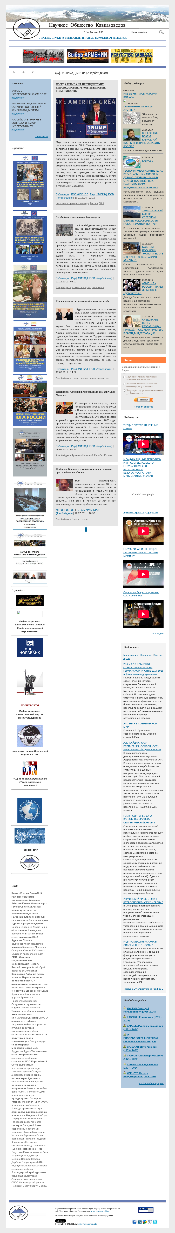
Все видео (158, 633)
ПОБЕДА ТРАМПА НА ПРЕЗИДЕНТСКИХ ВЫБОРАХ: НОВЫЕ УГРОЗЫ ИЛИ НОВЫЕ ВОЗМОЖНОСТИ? (81, 87)
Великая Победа (30, 1159)
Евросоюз (30, 990)
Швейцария (34, 930)
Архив (126, 658)
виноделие (37, 1081)
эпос (39, 1118)
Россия (94, 203)
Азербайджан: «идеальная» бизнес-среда (78, 217)
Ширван (27, 1132)
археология (17, 933)
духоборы (34, 1155)
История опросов (143, 406)
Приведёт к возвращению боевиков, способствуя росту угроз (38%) (141, 385)
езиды (29, 1145)
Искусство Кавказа (21, 1152)
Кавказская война (37, 1088)
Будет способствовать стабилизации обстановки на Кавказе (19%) (141, 378)
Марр (35, 1031)
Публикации (62, 194)
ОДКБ (41, 1091)
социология (17, 1061)
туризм (40, 974)
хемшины (16, 1071)
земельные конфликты (24, 1058)
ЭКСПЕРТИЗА (120, 37)
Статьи (158, 655)
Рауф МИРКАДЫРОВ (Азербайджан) (91, 278)
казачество (37, 943)
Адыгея (36, 906)
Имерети (16, 1101)
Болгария (16, 1132)
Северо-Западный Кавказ (25, 927)
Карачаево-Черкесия (34, 947)
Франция (35, 1007)
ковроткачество (32, 1121)
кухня (27, 1081)
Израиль (34, 963)
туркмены (40, 1172)
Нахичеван (31, 1142)
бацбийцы (17, 1175)
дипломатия (25, 1014)
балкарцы (35, 1098)
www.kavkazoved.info (100, 1211)
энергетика (103, 378)
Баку (23, 1011)
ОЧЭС (14, 1182)
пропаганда (33, 1068)
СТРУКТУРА (58, 37)
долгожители (26, 1064)
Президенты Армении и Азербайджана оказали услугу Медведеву (85, 393)
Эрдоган (41, 1138)
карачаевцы (18, 920)
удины (14, 1054)
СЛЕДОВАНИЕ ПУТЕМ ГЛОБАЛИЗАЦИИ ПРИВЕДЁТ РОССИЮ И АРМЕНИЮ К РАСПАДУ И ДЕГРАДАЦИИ (143, 326)
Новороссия (30, 1148)
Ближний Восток (34, 933)
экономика (98, 287)
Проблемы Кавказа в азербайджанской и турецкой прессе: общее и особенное (84, 470)
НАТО (44, 1017)
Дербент (16, 1162)
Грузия (75, 378)
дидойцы (40, 916)
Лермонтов (29, 1135)
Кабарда (16, 1108)
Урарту (34, 1185)
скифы (37, 1074)
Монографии (130, 655)
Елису (33, 1041)
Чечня (44, 927)
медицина (17, 1165)
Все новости (41, 136)
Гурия (37, 1101)
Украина (28, 1074)
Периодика (146, 655)
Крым (14, 1142)
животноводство (33, 1179)
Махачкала (38, 1132)
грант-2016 (36, 1162)
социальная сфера (22, 1169)
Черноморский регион (31, 1182)
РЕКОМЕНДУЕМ (103, 37)
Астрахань (17, 1179)
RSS (101, 32)
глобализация (33, 920)
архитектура (28, 1095)
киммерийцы (18, 1145)
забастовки (17, 1081)
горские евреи (19, 1078)
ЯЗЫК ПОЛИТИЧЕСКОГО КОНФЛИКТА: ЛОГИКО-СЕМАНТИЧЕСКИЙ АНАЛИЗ (139, 819)
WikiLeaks (42, 990)
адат (40, 953)
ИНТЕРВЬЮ (88, 37)
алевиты (37, 1152)
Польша (27, 940)
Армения (77, 455)
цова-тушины (18, 1091)
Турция (92, 378)
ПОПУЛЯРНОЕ (79, 194)
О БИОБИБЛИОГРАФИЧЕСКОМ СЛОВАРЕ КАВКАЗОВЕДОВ (140, 1038)
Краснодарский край (22, 1172)
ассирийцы (17, 1138)
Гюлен (40, 1135)
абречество (33, 1105)
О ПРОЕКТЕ (45, 37)
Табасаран (17, 1121)
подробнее (17, 97)
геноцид (16, 1159)
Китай (35, 967)
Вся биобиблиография (151, 1083)
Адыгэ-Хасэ (30, 1051)
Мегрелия (27, 1101)
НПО (27, 1061)
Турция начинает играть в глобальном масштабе (82, 301)
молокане (32, 1091)
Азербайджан (63, 287)
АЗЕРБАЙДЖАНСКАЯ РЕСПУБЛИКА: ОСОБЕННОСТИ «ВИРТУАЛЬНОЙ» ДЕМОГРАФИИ (142, 746)
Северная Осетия (21, 950)
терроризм (27, 923)
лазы (14, 1111)
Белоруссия (30, 1175)
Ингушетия (17, 1024)
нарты (44, 903)
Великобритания (20, 943)
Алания (25, 1007)
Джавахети (34, 1078)
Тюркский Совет (20, 1185)
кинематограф (19, 1017)
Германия (30, 1138)
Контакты (94, 32)
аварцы (41, 1041)
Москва (42, 1185)
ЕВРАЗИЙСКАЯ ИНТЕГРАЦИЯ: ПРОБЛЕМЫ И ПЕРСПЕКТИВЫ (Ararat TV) (140, 552)
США (101, 203)
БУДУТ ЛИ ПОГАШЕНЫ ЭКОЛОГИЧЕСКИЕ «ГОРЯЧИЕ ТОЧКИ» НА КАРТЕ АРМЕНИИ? (143, 254)
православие (30, 953)
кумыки (27, 1071)
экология (16, 977)
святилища (17, 1034)
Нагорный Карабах (93, 455)
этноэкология (18, 1068)
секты (21, 1142)
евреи (14, 937)
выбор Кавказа (28, 1118)
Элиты (44, 1101)
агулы (40, 1108)
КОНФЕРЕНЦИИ (73, 37)
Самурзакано (18, 1004)
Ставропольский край (35, 1165)
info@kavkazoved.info (87, 1224)
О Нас (86, 32)
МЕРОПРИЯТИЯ (65, 510)
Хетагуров (17, 1135)
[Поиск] (161, 32)
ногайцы (16, 1095)
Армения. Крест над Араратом (140, 512)
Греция (26, 1162)
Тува (39, 1148)
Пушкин (23, 1155)
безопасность (19, 1105)
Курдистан (17, 1051)
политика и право (66, 203)
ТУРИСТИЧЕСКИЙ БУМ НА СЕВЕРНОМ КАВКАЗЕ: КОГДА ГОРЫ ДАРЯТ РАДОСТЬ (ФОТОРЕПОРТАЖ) (143, 217)
